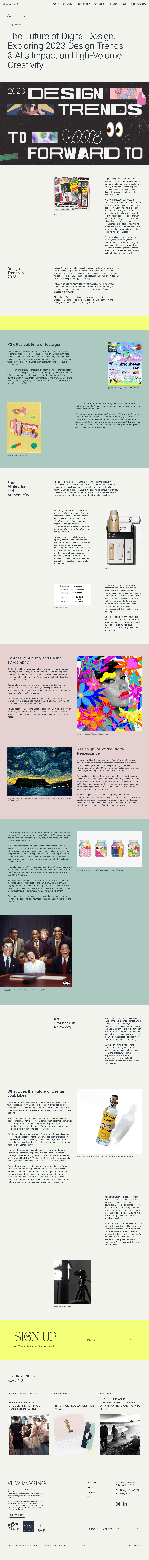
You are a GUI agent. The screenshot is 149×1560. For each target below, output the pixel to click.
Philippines (91, 1492)
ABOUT (56, 4)
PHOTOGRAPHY (83, 4)
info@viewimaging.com (125, 1482)
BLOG (125, 4)
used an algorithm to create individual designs (28, 856)
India (89, 1497)
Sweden (90, 1487)
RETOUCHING (100, 4)
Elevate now (139, 4)
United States (92, 1482)
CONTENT (114, 4)
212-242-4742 (125, 1485)
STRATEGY (67, 4)
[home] (11, 4)
